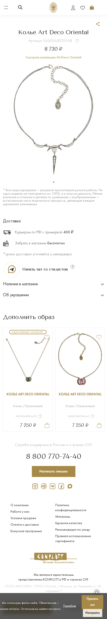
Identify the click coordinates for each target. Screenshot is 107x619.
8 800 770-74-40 (53, 457)
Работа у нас (20, 511)
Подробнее (69, 606)
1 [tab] (53, 182)
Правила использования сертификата (73, 539)
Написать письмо (53, 471)
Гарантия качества (68, 523)
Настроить (92, 613)
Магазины (62, 516)
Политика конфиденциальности (70, 508)
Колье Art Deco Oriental (27, 394)
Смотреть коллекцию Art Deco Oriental (53, 57)
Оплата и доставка (24, 524)
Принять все (92, 602)
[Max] (71, 486)
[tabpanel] (53, 119)
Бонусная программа (26, 531)
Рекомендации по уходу (72, 529)
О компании (19, 505)
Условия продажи (23, 518)
